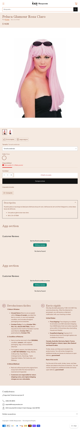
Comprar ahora (40, 181)
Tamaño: (11, 144)
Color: (6, 154)
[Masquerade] (40, 3)
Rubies (7, 19)
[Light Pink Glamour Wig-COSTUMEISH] (40, 78)
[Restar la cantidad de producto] (4, 175)
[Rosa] (4, 158)
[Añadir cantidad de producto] (11, 175)
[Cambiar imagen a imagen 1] (4, 132)
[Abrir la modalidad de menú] (3, 4)
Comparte (9, 193)
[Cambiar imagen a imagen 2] (10, 132)
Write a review (40, 245)
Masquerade (17, 420)
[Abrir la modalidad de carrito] (76, 4)
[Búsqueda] (75, 9)
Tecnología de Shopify (29, 420)
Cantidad (5, 171)
